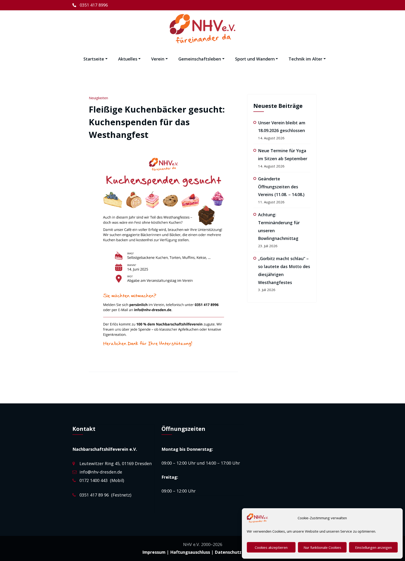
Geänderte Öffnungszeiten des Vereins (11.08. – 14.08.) (281, 186)
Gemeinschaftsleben (199, 59)
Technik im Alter (305, 59)
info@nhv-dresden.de (100, 472)
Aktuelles (127, 59)
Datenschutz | (230, 552)
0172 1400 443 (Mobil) (101, 480)
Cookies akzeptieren (271, 547)
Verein (157, 59)
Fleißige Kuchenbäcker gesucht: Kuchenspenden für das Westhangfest (157, 122)
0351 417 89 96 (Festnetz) (105, 495)
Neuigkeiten (98, 97)
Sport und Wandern (255, 59)
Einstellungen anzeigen (373, 547)
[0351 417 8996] (90, 5)
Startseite (93, 59)
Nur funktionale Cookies (322, 547)
